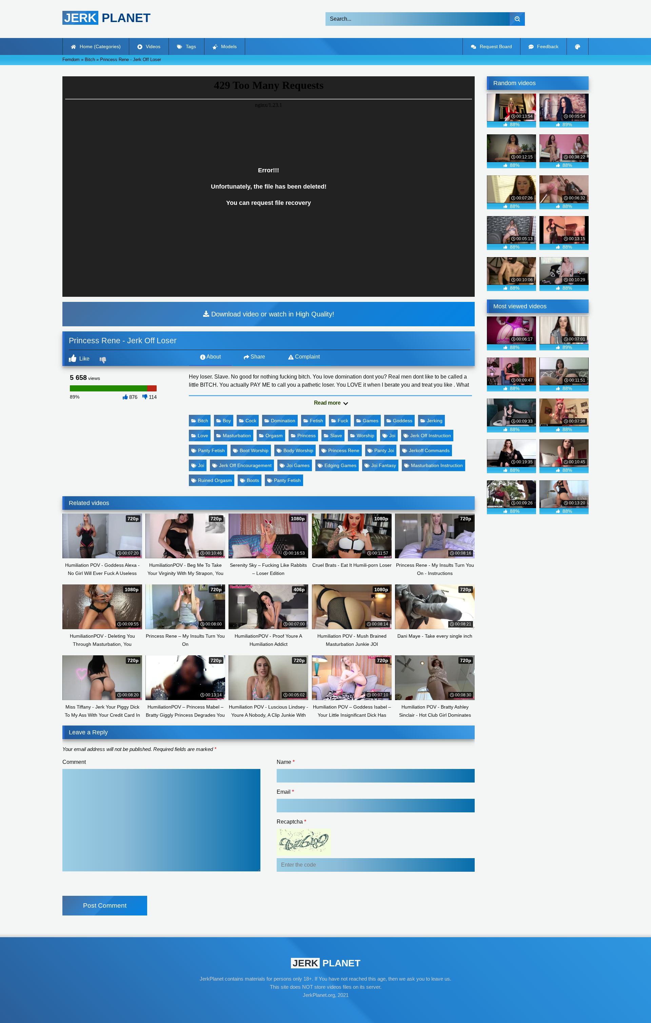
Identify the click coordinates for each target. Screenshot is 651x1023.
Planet (107, 18)
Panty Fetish (211, 450)
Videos (152, 46)
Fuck (343, 420)
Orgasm (274, 435)
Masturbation (237, 435)
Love (203, 435)
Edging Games (340, 465)
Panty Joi (384, 450)
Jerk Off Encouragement (245, 465)
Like (84, 359)
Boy (227, 420)
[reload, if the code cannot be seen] (304, 854)
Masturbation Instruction (437, 465)
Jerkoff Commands (429, 450)
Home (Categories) (99, 46)
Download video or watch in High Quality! (271, 314)
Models (228, 46)
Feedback (547, 46)
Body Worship (298, 450)
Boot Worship (254, 450)
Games (370, 420)
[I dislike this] (104, 361)
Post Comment (104, 905)
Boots (253, 480)
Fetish (316, 420)
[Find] (517, 19)
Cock (250, 420)
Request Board (495, 46)
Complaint (307, 357)
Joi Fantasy (383, 465)
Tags (190, 46)
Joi (392, 435)
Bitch (203, 420)
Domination (283, 420)
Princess (306, 435)
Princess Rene (343, 450)
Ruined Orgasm (215, 480)
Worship (365, 435)
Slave (336, 435)
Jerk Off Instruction (430, 435)
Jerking (434, 420)
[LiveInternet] (325, 1008)
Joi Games (298, 465)
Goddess (402, 420)
